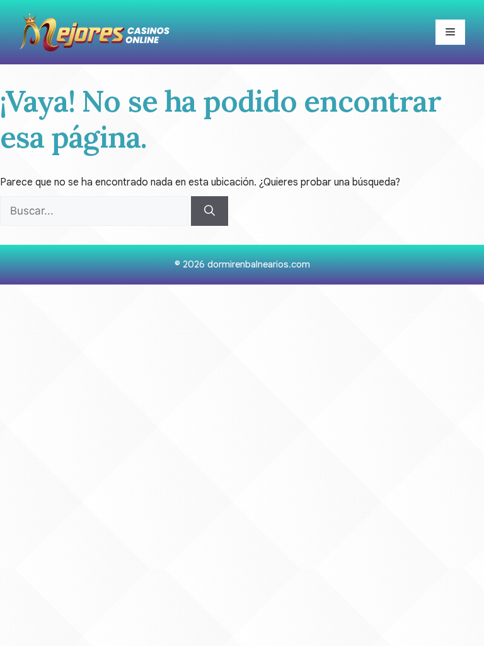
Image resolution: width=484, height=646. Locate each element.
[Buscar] (209, 211)
